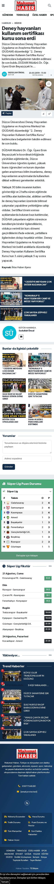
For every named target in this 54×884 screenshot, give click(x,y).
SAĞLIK (28, 854)
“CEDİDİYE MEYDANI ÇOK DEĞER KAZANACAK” (12, 371)
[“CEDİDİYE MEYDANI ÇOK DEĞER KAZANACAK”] (14, 360)
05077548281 (29, 786)
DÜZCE (18, 23)
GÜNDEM (7, 15)
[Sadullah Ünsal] (9, 332)
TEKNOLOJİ (22, 15)
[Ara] (49, 6)
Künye (44, 857)
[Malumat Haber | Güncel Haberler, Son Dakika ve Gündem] (25, 5)
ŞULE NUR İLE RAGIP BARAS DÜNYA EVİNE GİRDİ (12, 396)
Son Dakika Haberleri (35, 832)
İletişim (36, 857)
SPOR (44, 851)
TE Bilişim (34, 868)
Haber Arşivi (13, 840)
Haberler (6, 23)
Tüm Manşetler (15, 831)
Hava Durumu (38, 817)
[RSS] (27, 803)
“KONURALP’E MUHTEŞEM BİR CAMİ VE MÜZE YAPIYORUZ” (40, 371)
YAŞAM (36, 854)
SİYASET (19, 854)
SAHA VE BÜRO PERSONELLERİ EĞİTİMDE (35, 422)
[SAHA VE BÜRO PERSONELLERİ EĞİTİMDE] (40, 411)
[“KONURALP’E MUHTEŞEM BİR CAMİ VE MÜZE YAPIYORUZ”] (40, 360)
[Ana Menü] (3, 5)
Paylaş (9, 113)
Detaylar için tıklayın (27, 555)
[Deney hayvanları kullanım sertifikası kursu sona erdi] (27, 94)
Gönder (8, 467)
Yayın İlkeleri (35, 860)
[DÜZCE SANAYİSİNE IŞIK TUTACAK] (40, 385)
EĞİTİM (45, 854)
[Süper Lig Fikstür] (50, 566)
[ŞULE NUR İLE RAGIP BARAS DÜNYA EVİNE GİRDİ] (14, 385)
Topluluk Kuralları (20, 860)
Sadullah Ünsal (26, 331)
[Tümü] (50, 655)
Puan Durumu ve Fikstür (37, 824)
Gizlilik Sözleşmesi (22, 857)
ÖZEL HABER (39, 15)
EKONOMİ (9, 854)
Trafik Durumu (14, 822)
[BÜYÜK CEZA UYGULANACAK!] (14, 411)
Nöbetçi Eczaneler (16, 817)
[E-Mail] (21, 337)
